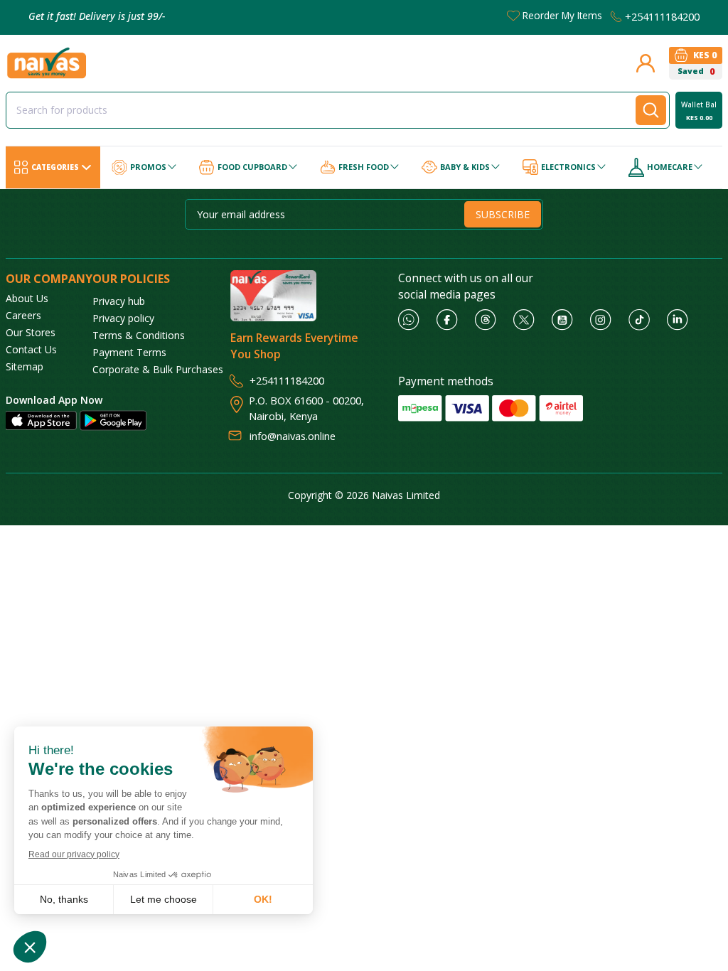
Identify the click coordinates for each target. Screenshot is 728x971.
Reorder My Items (562, 15)
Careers (23, 315)
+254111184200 (662, 16)
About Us (27, 298)
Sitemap (24, 366)
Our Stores (30, 332)
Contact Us (31, 349)
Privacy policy (123, 318)
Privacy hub (118, 301)
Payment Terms (129, 352)
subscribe (503, 214)
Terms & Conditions (138, 335)
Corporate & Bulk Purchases (157, 369)
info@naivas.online (293, 436)
